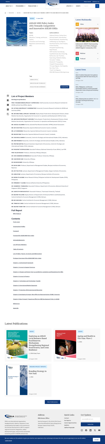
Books (19, 13)
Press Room (87, 2)
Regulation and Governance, (37, 44)
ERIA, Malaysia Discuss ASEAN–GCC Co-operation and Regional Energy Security (87, 100)
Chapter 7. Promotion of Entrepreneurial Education (27, 290)
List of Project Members (20, 245)
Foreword (16, 231)
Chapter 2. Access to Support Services (24, 267)
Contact (66, 418)
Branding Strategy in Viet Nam (38, 372)
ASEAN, (31, 35)
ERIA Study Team (35, 353)
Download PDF (64, 87)
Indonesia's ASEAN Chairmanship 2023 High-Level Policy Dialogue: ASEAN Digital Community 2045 (87, 46)
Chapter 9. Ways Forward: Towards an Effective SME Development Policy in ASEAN (36, 299)
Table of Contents (18, 249)
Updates (69, 6)
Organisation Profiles (19, 226)
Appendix (15, 308)
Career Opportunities (70, 423)
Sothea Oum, (63, 35)
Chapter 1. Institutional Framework (23, 263)
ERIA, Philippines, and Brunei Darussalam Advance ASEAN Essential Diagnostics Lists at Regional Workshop (87, 88)
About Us (9, 6)
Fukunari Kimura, (54, 35)
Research (11, 13)
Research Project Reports (38, 367)
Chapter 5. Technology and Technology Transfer (27, 281)
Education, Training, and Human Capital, (38, 38)
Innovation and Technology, (37, 42)
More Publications (52, 402)
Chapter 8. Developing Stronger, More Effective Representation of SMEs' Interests (36, 294)
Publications (32, 6)
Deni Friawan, (64, 44)
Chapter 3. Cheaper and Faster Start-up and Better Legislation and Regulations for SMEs (38, 272)
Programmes (20, 6)
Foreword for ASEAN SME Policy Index (23, 236)
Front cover (16, 222)
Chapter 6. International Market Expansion (25, 285)
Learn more (8, 441)
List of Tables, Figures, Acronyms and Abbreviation (27, 254)
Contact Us (95, 2)
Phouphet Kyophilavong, (57, 48)
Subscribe (90, 424)
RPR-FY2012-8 (17, 214)
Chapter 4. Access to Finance (21, 276)
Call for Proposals (69, 427)
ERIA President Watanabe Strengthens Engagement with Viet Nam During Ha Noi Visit (87, 76)
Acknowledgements (19, 240)
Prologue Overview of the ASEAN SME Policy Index (27, 258)
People (8, 2)
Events (78, 6)
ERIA (80, 342)
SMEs (30, 46)
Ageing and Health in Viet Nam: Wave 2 (86, 337)
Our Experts (67, 420)
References (16, 304)
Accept (96, 440)
